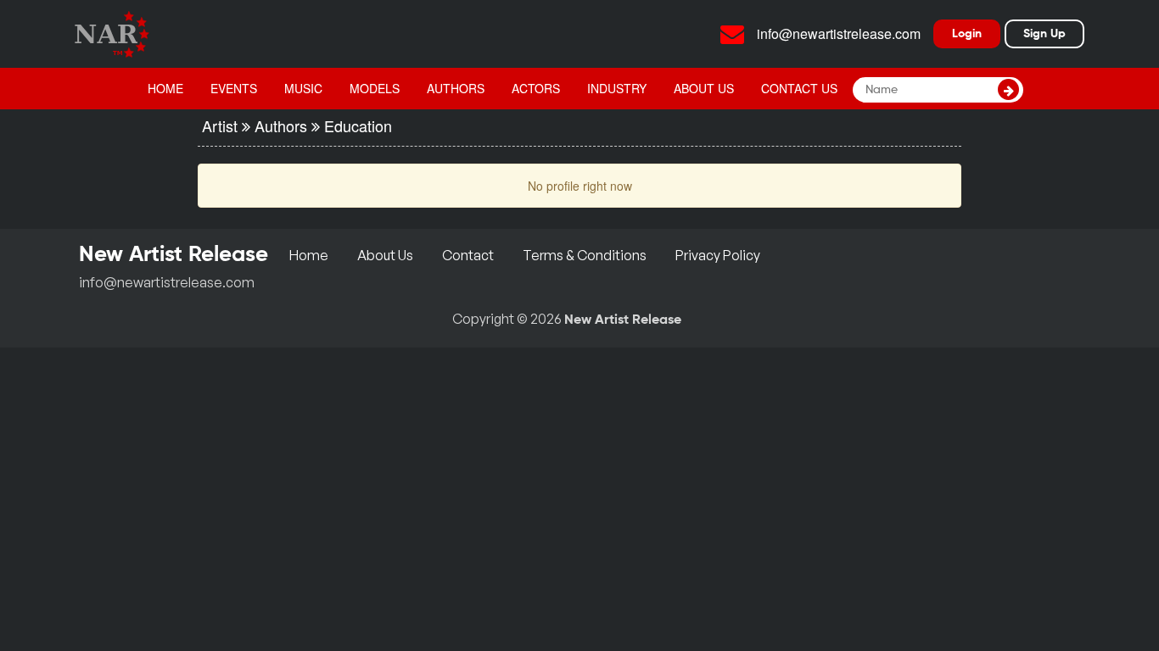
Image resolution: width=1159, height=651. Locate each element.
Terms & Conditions (585, 255)
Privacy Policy (717, 255)
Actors (536, 88)
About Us (704, 88)
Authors (455, 88)
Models (375, 88)
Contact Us (799, 88)
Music (303, 88)
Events (233, 88)
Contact (468, 255)
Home (165, 88)
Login (967, 34)
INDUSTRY (617, 88)
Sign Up (1044, 34)
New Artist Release (622, 320)
